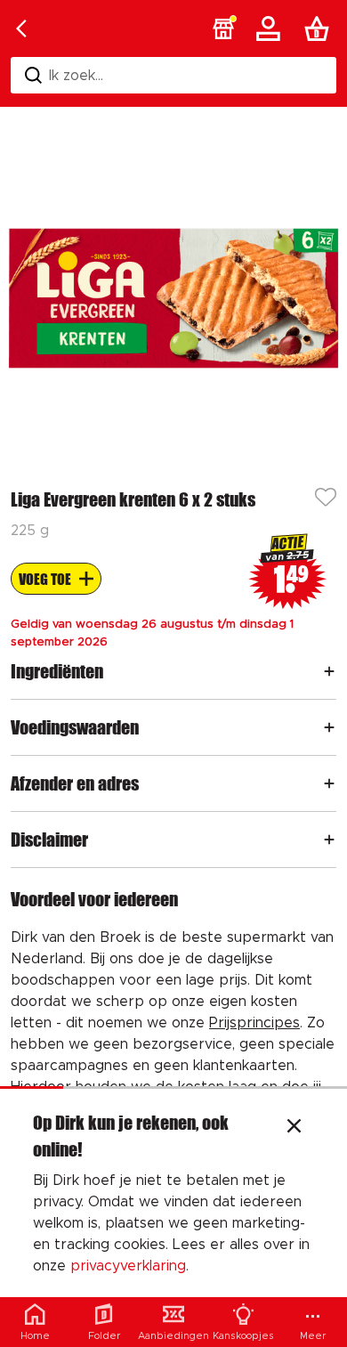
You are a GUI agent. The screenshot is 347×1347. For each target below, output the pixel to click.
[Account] (271, 28)
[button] (223, 28)
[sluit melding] (294, 1128)
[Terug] (21, 28)
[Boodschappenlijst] (320, 28)
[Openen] (329, 671)
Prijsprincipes (254, 1023)
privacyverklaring (128, 1266)
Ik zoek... (76, 76)
